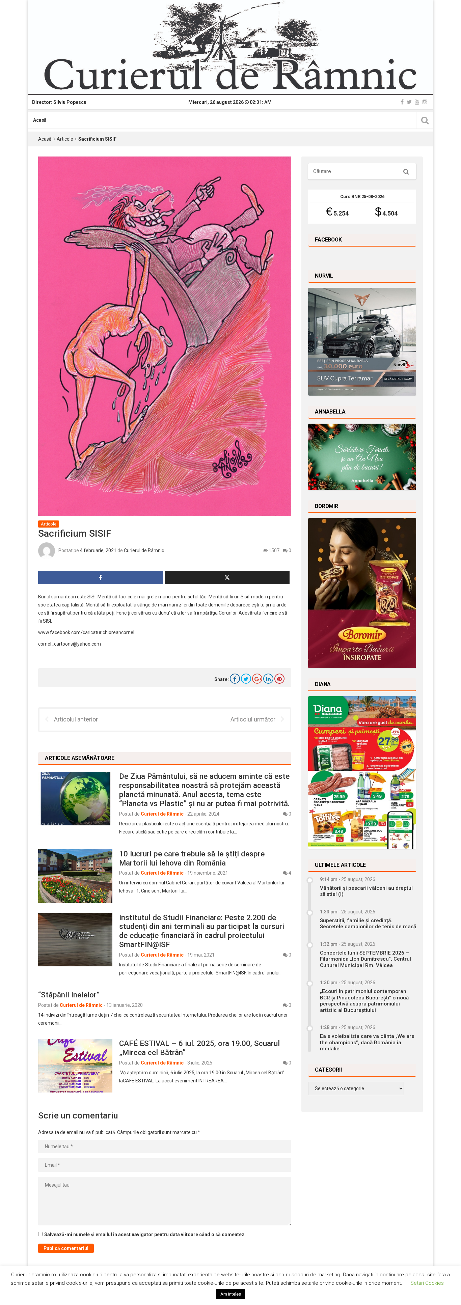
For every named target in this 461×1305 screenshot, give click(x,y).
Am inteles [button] (230, 1294)
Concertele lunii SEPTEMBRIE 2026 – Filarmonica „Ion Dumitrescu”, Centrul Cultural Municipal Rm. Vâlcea (365, 959)
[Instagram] (425, 102)
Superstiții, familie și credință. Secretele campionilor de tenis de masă (368, 923)
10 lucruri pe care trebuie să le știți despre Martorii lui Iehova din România (192, 858)
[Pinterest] (279, 679)
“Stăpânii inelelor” (69, 994)
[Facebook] (402, 102)
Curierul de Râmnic (144, 550)
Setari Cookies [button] (427, 1283)
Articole (65, 139)
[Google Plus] (257, 679)
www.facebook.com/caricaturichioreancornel (86, 632)
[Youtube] (417, 102)
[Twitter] (409, 102)
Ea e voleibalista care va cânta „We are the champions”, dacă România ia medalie (367, 1042)
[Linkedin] (268, 679)
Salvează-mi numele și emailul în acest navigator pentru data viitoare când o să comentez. (145, 1234)
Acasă (40, 120)
